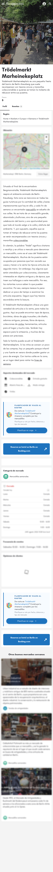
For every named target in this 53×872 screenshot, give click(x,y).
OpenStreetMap (35, 168)
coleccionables (20, 240)
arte (24, 316)
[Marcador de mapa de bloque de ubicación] (24, 149)
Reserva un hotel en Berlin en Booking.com (24, 449)
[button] (26, 151)
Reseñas (17, 106)
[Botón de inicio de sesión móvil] (44, 3)
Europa (23, 118)
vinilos (21, 324)
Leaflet (24, 168)
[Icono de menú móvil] (3, 3)
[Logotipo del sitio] (15, 4)
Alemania (32, 118)
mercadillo (31, 209)
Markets (14, 118)
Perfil (5, 106)
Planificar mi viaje (25, 430)
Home (5, 118)
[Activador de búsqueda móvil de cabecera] (50, 3)
